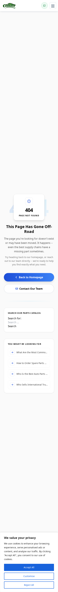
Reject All (29, 584)
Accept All (29, 567)
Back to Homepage (31, 277)
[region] (29, 562)
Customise (29, 576)
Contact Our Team (31, 288)
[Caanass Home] (13, 5)
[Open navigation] (53, 5)
